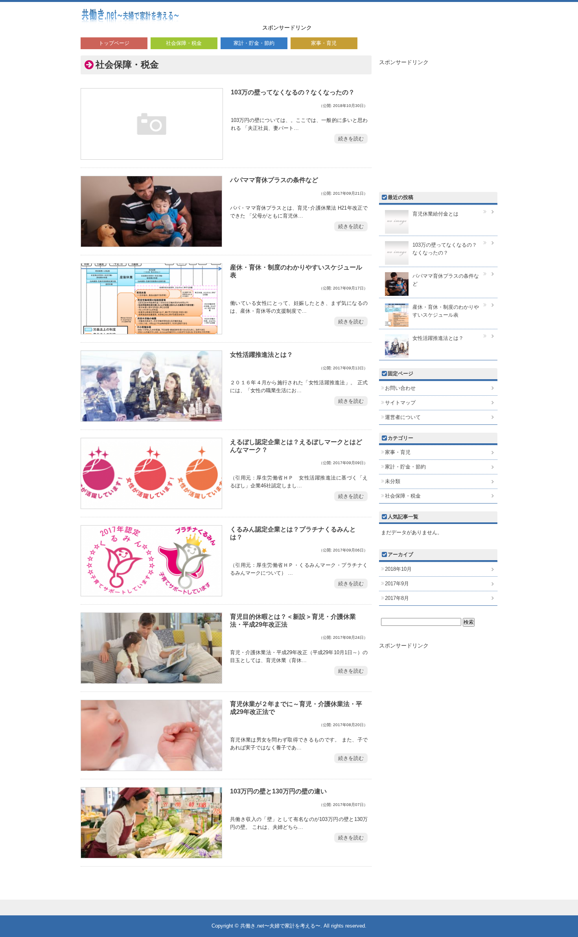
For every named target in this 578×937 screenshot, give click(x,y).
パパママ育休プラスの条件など (274, 179)
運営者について (403, 417)
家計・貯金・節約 (254, 43)
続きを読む (351, 139)
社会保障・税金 (184, 43)
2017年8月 (397, 598)
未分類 (392, 481)
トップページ (114, 43)
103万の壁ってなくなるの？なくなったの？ (293, 92)
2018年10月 (398, 569)
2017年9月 (397, 584)
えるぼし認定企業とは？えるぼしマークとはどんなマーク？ (296, 445)
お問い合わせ (400, 388)
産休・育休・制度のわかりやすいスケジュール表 (296, 271)
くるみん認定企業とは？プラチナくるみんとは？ (293, 533)
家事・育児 (324, 43)
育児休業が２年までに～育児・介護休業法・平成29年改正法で (296, 707)
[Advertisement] (405, 18)
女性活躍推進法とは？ (261, 354)
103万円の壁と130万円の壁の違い (278, 791)
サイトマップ (400, 403)
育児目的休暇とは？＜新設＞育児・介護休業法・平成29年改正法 (293, 620)
